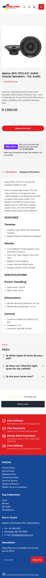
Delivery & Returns (10, 484)
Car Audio (6, 506)
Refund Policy (8, 471)
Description (11, 172)
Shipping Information (30, 172)
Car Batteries (8, 510)
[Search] (24, 7)
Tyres (4, 500)
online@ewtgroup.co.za (22, 535)
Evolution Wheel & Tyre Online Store (26, 575)
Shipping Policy (9, 474)
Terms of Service (10, 480)
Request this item (23, 128)
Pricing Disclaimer (10, 477)
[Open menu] (41, 7)
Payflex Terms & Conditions (14, 487)
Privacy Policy (8, 468)
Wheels (5, 503)
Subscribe (37, 560)
